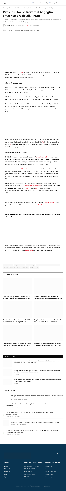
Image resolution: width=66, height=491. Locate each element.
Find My (6, 267)
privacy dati (25, 267)
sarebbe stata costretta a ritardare (30, 169)
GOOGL (37, 188)
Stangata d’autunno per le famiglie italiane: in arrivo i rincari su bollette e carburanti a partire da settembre (47, 297)
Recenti (14, 356)
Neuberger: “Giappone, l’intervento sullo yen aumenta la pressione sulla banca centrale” (35, 422)
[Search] (61, 3)
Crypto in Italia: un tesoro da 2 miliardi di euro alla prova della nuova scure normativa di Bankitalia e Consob (48, 321)
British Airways (30, 265)
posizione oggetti (15, 267)
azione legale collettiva (43, 157)
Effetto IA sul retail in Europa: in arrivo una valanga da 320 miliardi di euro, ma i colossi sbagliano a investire (48, 345)
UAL (43, 142)
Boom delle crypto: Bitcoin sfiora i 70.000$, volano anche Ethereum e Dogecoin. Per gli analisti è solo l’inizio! (37, 380)
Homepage (5, 8)
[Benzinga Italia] (33, 2)
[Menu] (5, 3)
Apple (10, 265)
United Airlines (34, 267)
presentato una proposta (32, 186)
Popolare (7, 356)
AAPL (21, 72)
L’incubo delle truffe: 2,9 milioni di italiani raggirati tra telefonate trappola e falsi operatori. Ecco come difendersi (17, 345)
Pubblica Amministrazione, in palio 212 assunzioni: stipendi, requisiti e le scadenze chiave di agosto (16, 321)
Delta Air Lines (55, 265)
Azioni (21, 8)
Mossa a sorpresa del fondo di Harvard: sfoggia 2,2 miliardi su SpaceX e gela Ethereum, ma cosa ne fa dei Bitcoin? (36, 362)
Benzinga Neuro (12, 25)
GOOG (25, 188)
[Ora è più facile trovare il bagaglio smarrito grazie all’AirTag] (33, 48)
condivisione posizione (43, 265)
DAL (11, 144)
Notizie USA (16, 8)
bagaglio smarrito (19, 265)
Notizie (11, 8)
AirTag (5, 265)
